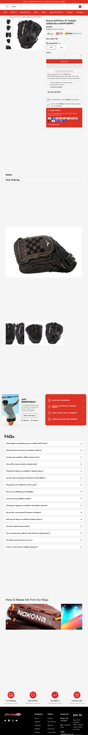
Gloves (13, 12)
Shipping (48, 29)
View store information (56, 87)
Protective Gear (25, 12)
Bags (43, 12)
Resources (80, 12)
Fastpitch (37, 722)
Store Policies (52, 722)
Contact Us (51, 729)
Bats (5, 12)
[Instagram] (13, 720)
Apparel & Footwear (56, 12)
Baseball (37, 729)
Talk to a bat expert (29, 415)
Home (5, 17)
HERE (63, 2)
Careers (50, 718)
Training (69, 12)
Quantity (48, 52)
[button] (64, 66)
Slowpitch (38, 725)
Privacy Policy (52, 732)
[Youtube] (16, 720)
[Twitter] (5, 720)
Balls (35, 12)
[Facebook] (9, 720)
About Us (50, 725)
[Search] (80, 6)
